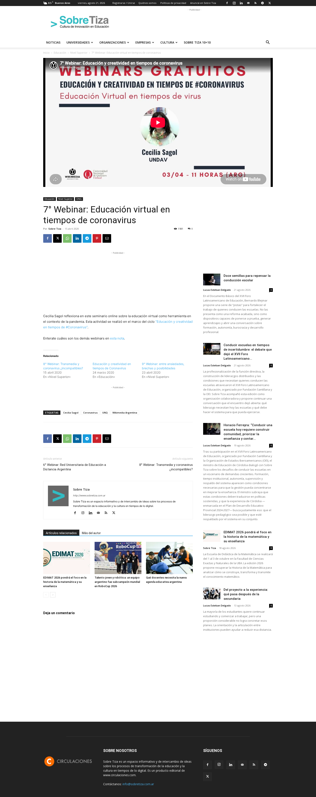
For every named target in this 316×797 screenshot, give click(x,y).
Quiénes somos (147, 3)
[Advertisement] (194, 21)
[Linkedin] (241, 3)
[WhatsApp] (67, 238)
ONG (79, 198)
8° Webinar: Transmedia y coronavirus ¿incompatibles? (166, 467)
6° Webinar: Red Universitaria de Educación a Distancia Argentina (74, 467)
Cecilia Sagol (70, 412)
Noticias (53, 42)
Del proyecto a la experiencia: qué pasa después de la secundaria (246, 594)
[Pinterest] (97, 238)
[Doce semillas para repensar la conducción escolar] (211, 279)
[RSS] (255, 3)
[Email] (107, 238)
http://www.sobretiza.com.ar (89, 495)
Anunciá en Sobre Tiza (203, 3)
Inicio (46, 53)
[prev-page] (46, 594)
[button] (267, 43)
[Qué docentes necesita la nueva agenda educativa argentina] (169, 558)
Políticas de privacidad (173, 3)
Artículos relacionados (61, 533)
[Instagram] (234, 3)
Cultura (167, 42)
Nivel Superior (78, 53)
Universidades (78, 42)
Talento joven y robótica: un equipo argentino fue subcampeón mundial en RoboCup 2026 (117, 582)
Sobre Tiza (54, 228)
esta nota (117, 338)
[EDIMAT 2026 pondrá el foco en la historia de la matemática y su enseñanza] (66, 558)
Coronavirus (90, 412)
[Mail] (248, 3)
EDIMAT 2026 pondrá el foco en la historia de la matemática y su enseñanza (64, 582)
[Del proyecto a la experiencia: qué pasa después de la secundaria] (211, 593)
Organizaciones (112, 42)
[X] (269, 3)
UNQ (105, 412)
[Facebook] (227, 3)
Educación (60, 53)
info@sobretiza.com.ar (138, 784)
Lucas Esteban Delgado (217, 289)
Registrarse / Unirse (123, 3)
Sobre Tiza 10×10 (197, 42)
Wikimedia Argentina (124, 412)
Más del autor (91, 533)
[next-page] (52, 594)
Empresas (143, 42)
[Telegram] (262, 3)
